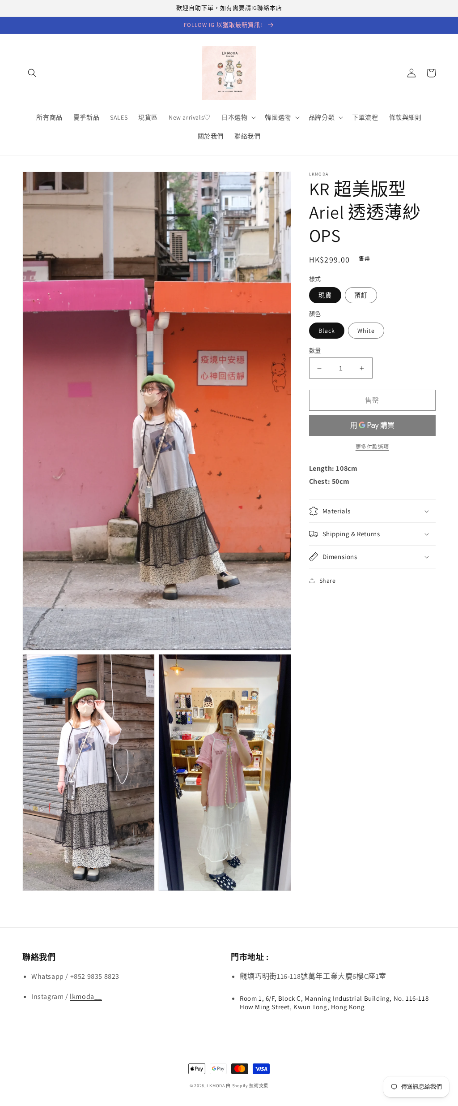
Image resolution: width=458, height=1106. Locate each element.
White (366, 331)
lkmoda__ (86, 996)
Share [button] (327, 581)
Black (326, 331)
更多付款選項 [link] (372, 446)
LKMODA (216, 1086)
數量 (315, 350)
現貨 (325, 295)
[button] (32, 73)
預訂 (361, 295)
